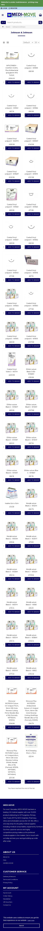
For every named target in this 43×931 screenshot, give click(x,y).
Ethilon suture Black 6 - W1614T (31, 439)
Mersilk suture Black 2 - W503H (12, 537)
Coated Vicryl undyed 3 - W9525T (12, 173)
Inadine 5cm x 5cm (12, 503)
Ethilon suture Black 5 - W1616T (31, 406)
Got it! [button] (21, 925)
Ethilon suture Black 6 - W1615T (12, 472)
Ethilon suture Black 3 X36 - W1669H (31, 371)
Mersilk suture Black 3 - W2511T (31, 537)
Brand (8, 27)
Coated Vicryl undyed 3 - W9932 (31, 239)
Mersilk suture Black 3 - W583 (31, 603)
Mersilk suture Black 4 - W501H (12, 636)
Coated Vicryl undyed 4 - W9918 (31, 271)
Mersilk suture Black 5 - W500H (12, 669)
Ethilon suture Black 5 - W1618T (12, 439)
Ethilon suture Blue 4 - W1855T (31, 472)
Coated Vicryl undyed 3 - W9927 (11, 239)
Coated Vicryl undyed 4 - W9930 (31, 304)
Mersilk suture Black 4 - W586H (31, 636)
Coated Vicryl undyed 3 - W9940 (12, 271)
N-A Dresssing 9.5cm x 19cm (31, 752)
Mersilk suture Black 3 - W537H (12, 603)
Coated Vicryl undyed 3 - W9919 (31, 173)
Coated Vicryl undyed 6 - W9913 (31, 337)
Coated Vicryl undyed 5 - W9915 (11, 337)
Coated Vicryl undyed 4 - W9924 (12, 304)
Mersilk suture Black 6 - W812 (31, 669)
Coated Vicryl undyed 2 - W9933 (31, 67)
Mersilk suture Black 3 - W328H (12, 570)
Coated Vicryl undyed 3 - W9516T (31, 140)
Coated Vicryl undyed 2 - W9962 (31, 107)
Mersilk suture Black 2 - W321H (31, 504)
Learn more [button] (31, 920)
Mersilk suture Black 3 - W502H (31, 570)
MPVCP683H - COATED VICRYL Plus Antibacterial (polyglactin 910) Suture (11, 70)
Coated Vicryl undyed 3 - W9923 (11, 206)
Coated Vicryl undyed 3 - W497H (12, 140)
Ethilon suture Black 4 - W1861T (12, 406)
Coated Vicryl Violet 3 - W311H (12, 370)
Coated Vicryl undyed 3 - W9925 (31, 206)
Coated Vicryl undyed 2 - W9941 (11, 107)
